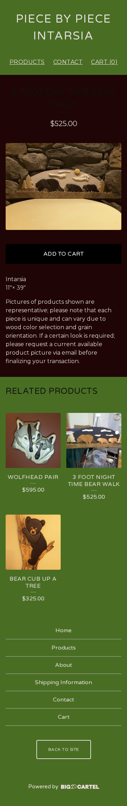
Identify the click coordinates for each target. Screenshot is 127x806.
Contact (68, 62)
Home (63, 630)
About (63, 665)
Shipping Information (63, 682)
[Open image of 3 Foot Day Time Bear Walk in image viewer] (63, 186)
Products (27, 62)
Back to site (63, 749)
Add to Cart (63, 253)
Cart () (104, 62)
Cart (63, 717)
